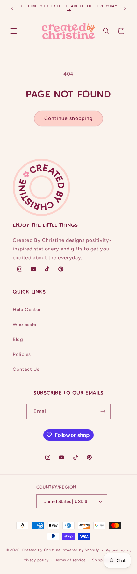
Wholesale (24, 324)
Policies (22, 354)
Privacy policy (35, 560)
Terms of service (70, 560)
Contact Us (26, 369)
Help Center (27, 309)
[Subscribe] (103, 411)
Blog (18, 339)
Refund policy (119, 550)
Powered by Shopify (80, 550)
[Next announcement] (125, 8)
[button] (13, 30)
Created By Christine (41, 550)
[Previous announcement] (12, 8)
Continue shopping (68, 118)
